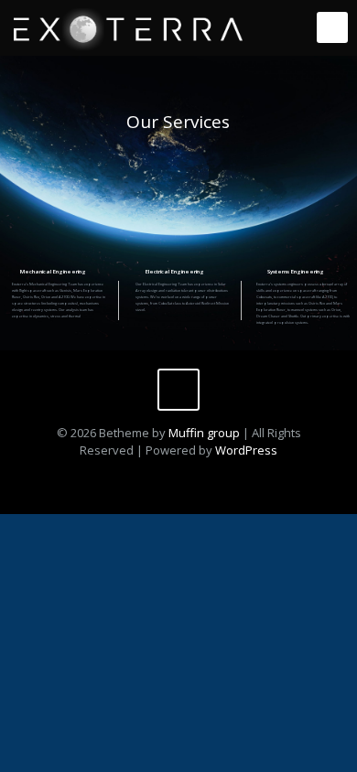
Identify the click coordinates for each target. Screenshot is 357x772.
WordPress (246, 450)
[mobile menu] (332, 27)
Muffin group (204, 432)
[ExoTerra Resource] (128, 27)
